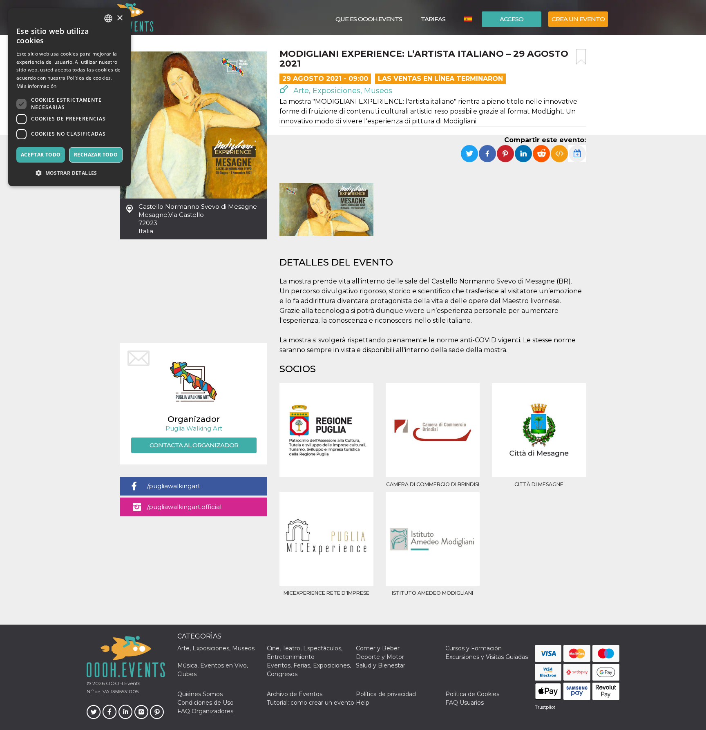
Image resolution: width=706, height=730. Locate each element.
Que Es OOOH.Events (368, 19)
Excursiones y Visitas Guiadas (486, 657)
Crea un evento (578, 19)
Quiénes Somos (200, 694)
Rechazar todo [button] (96, 154)
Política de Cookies (472, 694)
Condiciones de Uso (205, 702)
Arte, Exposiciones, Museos (341, 90)
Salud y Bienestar (380, 665)
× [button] (119, 18)
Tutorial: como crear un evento (310, 702)
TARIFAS (433, 19)
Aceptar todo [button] (41, 154)
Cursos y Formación (473, 648)
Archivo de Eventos (294, 694)
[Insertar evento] (559, 153)
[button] (69, 173)
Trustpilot (545, 707)
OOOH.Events (122, 683)
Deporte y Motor (380, 657)
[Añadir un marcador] (581, 57)
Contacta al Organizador (194, 445)
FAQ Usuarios (464, 702)
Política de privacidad (386, 694)
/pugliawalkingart (173, 486)
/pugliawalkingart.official (184, 507)
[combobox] (108, 18)
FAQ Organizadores (205, 711)
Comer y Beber (378, 648)
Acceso (511, 19)
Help (362, 702)
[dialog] (69, 97)
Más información (36, 86)
